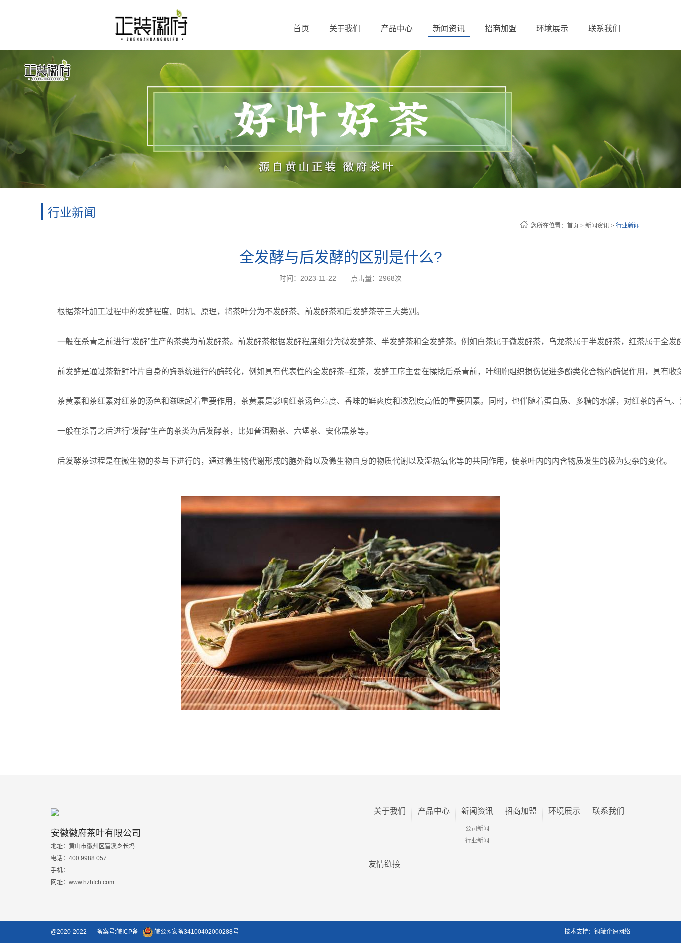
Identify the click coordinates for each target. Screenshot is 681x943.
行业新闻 (628, 225)
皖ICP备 (127, 931)
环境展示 (564, 811)
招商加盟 (521, 811)
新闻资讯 (597, 225)
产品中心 (434, 811)
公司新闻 (477, 828)
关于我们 (390, 811)
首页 (301, 28)
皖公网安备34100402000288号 (196, 931)
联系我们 (608, 811)
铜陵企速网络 (612, 931)
